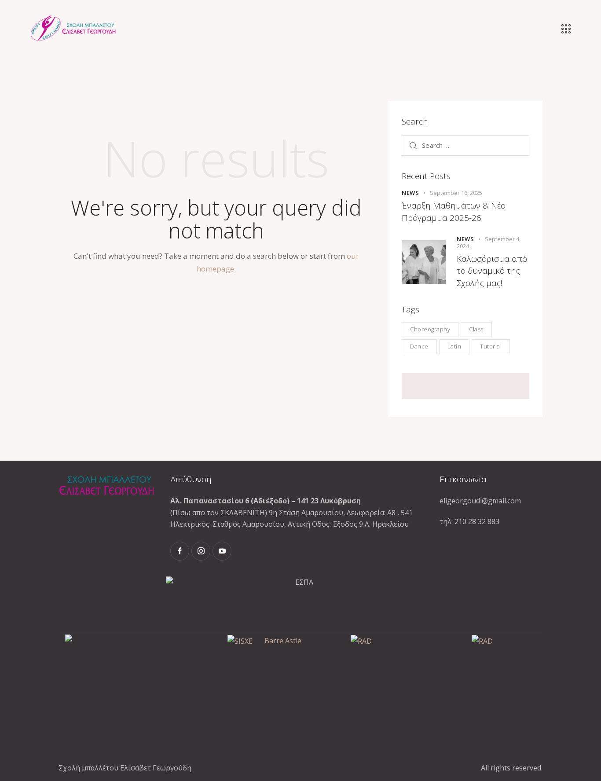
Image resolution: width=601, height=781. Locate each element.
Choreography (430, 329)
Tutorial (491, 346)
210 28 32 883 (476, 521)
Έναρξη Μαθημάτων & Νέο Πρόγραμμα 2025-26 (454, 212)
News (410, 193)
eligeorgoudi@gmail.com (480, 501)
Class (476, 329)
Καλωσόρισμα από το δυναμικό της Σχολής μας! (492, 271)
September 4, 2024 (488, 242)
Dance (419, 346)
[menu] (566, 28)
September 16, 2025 (456, 193)
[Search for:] (465, 145)
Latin (454, 346)
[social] (179, 551)
